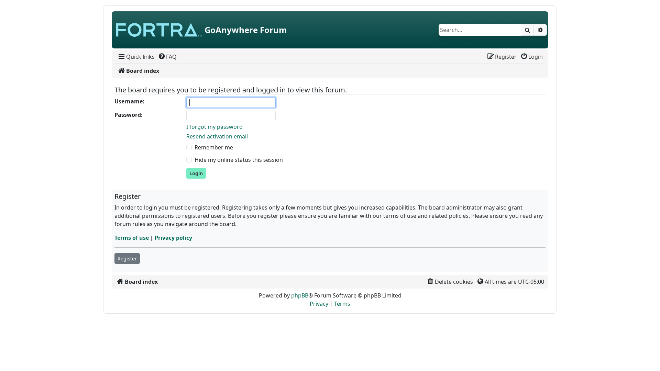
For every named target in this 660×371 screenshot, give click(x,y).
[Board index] (159, 30)
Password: (128, 115)
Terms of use (131, 237)
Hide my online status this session (239, 160)
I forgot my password (214, 127)
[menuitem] (136, 57)
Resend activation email (217, 136)
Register (127, 258)
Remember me (214, 147)
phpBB (299, 295)
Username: (129, 101)
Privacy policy (173, 237)
